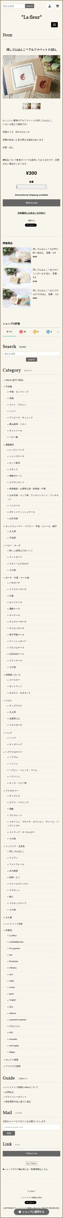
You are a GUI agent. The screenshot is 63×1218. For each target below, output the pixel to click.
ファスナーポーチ (17, 589)
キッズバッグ (15, 744)
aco (11, 974)
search (29, 6)
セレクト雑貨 (12, 1059)
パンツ (12, 411)
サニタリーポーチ (17, 621)
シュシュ (13, 763)
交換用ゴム (14, 718)
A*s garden (14, 948)
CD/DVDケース (16, 654)
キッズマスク (15, 705)
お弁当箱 (13, 518)
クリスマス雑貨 (13, 1066)
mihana (13, 967)
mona (12, 987)
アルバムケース (16, 647)
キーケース (14, 615)
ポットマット (15, 686)
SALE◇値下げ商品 (14, 380)
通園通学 (10, 444)
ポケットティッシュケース (22, 512)
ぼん (11, 1006)
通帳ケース (14, 608)
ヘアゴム (13, 757)
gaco (11, 993)
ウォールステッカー (19, 883)
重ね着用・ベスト (17, 424)
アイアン (13, 858)
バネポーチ (14, 583)
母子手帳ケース (16, 634)
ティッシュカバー (17, 641)
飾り (11, 896)
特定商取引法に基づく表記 (18, 1101)
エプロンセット (16, 482)
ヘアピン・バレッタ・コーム (23, 770)
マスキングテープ (17, 903)
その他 (12, 570)
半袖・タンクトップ (19, 391)
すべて (9, 332)
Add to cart (31, 202)
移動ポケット (15, 475)
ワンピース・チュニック (21, 417)
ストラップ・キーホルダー (22, 832)
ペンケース (14, 505)
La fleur (13, 935)
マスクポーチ (15, 725)
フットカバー (15, 557)
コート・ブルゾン (17, 404)
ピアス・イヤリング (19, 802)
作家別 (9, 930)
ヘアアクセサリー (14, 752)
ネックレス (14, 795)
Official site (31, 1153)
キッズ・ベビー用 (17, 783)
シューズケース (16, 456)
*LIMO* (12, 1000)
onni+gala (14, 1045)
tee (10, 955)
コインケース (15, 660)
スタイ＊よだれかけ (19, 563)
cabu (11, 981)
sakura (12, 1013)
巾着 (11, 596)
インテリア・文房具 (15, 846)
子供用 (12, 538)
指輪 (11, 809)
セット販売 (14, 463)
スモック (13, 469)
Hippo (12, 1052)
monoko (13, 1039)
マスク (9, 700)
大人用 (12, 531)
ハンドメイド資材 (14, 924)
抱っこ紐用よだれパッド (21, 550)
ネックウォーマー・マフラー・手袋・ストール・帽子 (31, 526)
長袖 (11, 398)
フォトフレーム (16, 864)
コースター (14, 680)
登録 (9, 1133)
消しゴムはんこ (16, 851)
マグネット (14, 890)
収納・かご (14, 877)
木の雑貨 (13, 871)
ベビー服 (13, 437)
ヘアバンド (14, 776)
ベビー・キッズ (13, 545)
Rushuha (13, 961)
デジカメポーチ (16, 628)
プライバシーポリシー (16, 1097)
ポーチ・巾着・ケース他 (17, 577)
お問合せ (9, 1092)
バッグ (9, 733)
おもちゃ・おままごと (20, 692)
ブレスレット (15, 815)
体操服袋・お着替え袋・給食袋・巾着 (27, 488)
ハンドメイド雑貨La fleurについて (21, 1087)
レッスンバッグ (16, 450)
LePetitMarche (16, 942)
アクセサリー (12, 790)
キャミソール (15, 430)
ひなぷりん (14, 1026)
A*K (11, 1032)
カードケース (15, 602)
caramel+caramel (17, 1019)
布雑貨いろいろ (13, 674)
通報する (31, 220)
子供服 (9, 386)
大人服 (9, 917)
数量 (31, 182)
